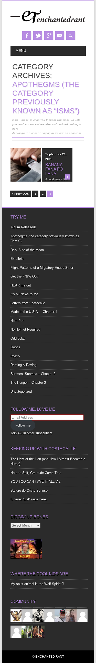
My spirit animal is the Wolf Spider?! (37, 584)
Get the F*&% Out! (24, 276)
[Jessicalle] (28, 631)
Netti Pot (17, 321)
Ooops (15, 347)
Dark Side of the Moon (27, 250)
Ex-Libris (17, 259)
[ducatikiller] (39, 615)
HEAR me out (20, 285)
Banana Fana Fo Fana (54, 169)
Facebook (26, 35)
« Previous (20, 193)
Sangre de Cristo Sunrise (29, 490)
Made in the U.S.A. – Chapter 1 (33, 312)
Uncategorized (21, 391)
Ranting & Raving (23, 365)
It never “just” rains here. (28, 499)
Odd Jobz (17, 338)
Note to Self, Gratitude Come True (35, 473)
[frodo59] (16, 615)
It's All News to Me (24, 294)
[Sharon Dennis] (50, 615)
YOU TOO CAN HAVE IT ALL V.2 (35, 481)
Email (59, 35)
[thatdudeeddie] (83, 615)
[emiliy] (16, 631)
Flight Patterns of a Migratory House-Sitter (41, 268)
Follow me (22, 425)
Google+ (48, 35)
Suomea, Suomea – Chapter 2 (32, 374)
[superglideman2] (61, 615)
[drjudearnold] (72, 615)
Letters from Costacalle (27, 303)
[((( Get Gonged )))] (39, 631)
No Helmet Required (25, 329)
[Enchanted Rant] (48, 26)
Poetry (15, 356)
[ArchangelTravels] (28, 615)
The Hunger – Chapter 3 (28, 382)
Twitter (37, 35)
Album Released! (23, 227)
